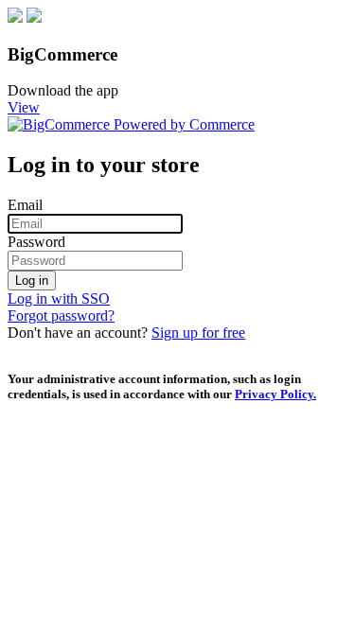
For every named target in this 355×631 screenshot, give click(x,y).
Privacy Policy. (275, 394)
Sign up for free (198, 332)
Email (25, 205)
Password (36, 242)
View (24, 107)
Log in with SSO (59, 298)
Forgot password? (61, 315)
